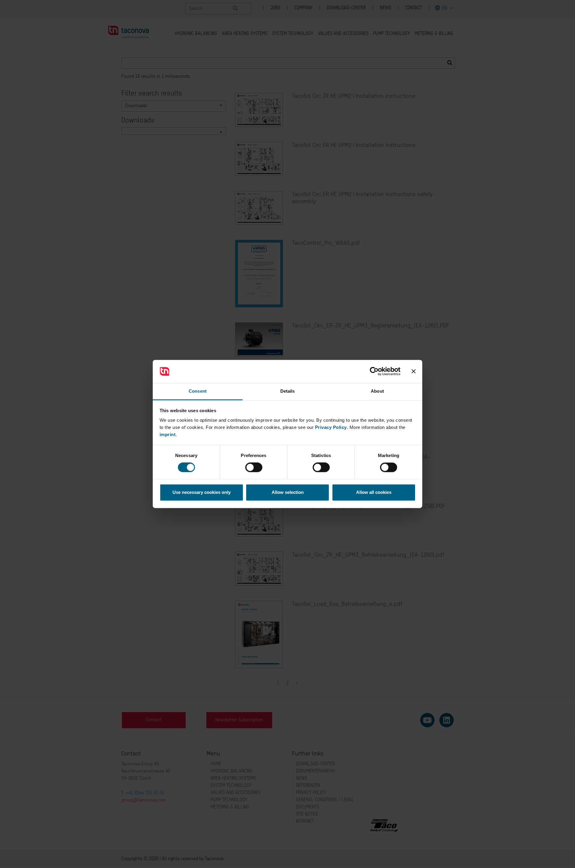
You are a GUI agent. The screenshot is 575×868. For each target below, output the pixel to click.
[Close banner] (413, 371)
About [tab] (377, 391)
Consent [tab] (198, 391)
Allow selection (288, 492)
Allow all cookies (373, 492)
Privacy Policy (331, 427)
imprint (168, 434)
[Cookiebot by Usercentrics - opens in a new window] (374, 371)
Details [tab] (287, 391)
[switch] (253, 467)
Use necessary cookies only (201, 492)
